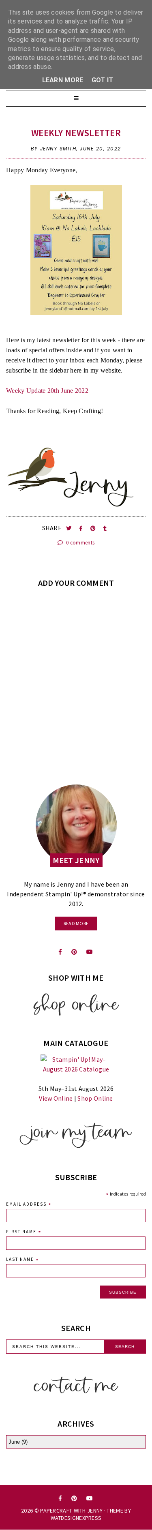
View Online (56, 1098)
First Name (24, 1232)
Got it (102, 80)
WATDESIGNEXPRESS (76, 1517)
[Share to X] (69, 528)
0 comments (79, 542)
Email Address (29, 1205)
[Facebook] (60, 952)
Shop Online (95, 1098)
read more (76, 923)
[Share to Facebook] (81, 528)
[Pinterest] (74, 952)
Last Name (22, 1260)
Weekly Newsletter (76, 133)
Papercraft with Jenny (71, 1510)
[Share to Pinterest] (93, 528)
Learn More (62, 80)
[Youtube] (89, 952)
